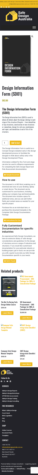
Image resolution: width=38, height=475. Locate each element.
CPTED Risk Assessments (10, 396)
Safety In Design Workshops (10, 393)
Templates (5, 435)
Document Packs (7, 433)
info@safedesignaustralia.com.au (12, 447)
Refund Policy (21, 469)
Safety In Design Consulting (10, 401)
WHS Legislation (7, 415)
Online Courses (7, 430)
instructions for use (13, 220)
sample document (12, 175)
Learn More (7, 313)
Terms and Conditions (8, 469)
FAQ (3, 418)
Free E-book (6, 413)
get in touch (10, 261)
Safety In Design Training (9, 398)
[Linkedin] (9, 7)
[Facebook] (1, 7)
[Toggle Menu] (34, 27)
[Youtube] (6, 7)
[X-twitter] (4, 7)
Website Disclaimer (8, 471)
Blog (3, 421)
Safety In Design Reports (9, 391)
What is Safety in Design (9, 410)
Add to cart (15, 143)
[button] (32, 36)
